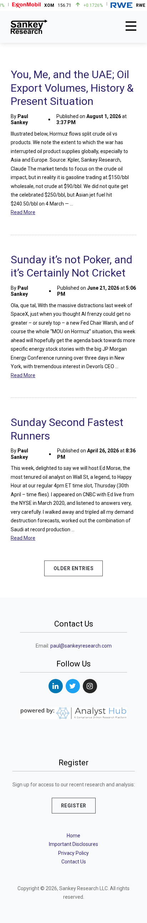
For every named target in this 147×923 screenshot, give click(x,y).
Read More (23, 212)
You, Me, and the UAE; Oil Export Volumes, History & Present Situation (72, 87)
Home (73, 835)
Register (73, 805)
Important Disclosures (73, 844)
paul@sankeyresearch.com (81, 646)
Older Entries (74, 568)
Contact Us (73, 861)
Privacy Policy (73, 853)
